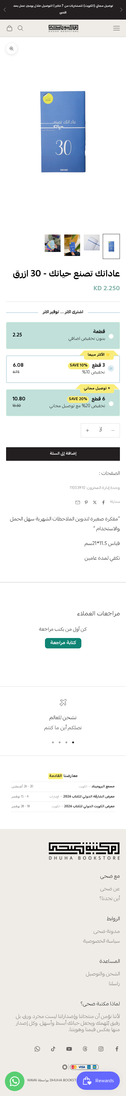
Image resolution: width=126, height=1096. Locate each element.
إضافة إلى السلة (63, 454)
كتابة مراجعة (63, 643)
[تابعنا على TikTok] (53, 1049)
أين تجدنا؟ (109, 899)
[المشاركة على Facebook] (103, 502)
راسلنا (114, 984)
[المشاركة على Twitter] (94, 502)
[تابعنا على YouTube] (69, 1049)
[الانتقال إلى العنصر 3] (72, 245)
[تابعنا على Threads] (85, 1049)
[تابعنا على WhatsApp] (37, 1049)
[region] (63, 715)
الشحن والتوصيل (103, 974)
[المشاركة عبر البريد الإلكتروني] (77, 502)
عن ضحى (110, 889)
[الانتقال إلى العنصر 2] (91, 242)
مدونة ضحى (107, 932)
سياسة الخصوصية (101, 941)
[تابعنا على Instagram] (101, 1049)
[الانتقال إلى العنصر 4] (52, 243)
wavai (32, 1080)
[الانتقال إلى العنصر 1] (111, 246)
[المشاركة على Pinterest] (86, 502)
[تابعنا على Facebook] (117, 1049)
